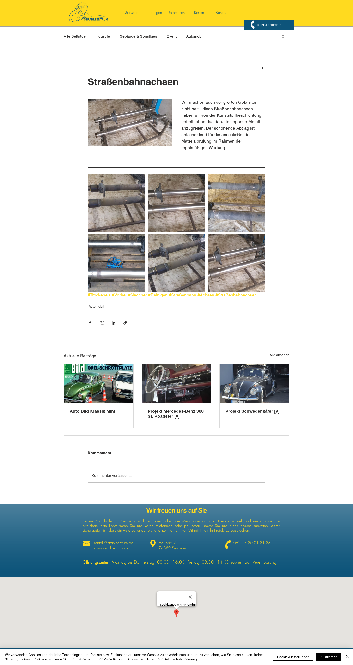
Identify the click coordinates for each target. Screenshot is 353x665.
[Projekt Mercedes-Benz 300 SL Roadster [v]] (176, 383)
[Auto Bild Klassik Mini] (98, 383)
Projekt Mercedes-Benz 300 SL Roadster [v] (176, 414)
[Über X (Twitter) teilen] (101, 322)
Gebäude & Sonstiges (138, 36)
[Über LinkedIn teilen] (113, 322)
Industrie (102, 36)
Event (171, 36)
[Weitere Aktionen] (262, 68)
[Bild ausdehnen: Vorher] (116, 203)
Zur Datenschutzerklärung (177, 659)
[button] (283, 36)
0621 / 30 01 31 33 (252, 542)
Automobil (194, 36)
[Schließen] (347, 657)
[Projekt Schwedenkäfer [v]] (254, 383)
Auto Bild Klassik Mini (92, 411)
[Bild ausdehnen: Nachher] (176, 203)
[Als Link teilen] (125, 322)
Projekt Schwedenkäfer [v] (252, 411)
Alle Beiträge (75, 36)
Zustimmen (328, 656)
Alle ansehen (279, 355)
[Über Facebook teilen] (90, 322)
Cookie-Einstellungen (293, 656)
